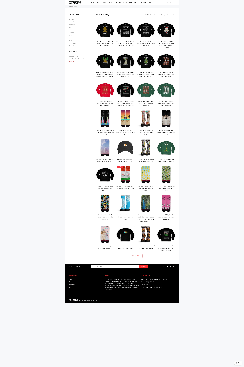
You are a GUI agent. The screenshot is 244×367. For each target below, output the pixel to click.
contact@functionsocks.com (153, 287)
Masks (125, 3)
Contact (71, 290)
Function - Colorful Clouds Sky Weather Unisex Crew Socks (105, 160)
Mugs (135, 3)
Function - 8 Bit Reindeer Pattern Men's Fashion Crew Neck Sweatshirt (105, 103)
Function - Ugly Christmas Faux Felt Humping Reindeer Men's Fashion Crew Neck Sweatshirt (105, 74)
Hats (130, 3)
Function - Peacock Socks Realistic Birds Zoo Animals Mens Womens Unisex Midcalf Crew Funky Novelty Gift (146, 218)
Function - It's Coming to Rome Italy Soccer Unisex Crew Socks (125, 187)
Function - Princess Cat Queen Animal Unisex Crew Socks (105, 247)
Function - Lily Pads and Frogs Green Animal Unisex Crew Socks (166, 188)
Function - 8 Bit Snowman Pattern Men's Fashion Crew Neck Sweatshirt (166, 103)
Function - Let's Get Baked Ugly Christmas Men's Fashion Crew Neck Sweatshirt (105, 43)
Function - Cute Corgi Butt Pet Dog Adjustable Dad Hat (125, 160)
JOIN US (143, 266)
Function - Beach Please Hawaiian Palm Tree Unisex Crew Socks (125, 132)
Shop (98, 3)
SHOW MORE (136, 256)
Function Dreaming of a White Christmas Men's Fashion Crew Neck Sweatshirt (166, 248)
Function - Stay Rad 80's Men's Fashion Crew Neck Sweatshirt (125, 247)
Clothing (118, 3)
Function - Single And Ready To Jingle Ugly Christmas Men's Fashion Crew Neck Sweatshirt (125, 43)
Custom (111, 3)
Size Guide (72, 285)
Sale (150, 3)
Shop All (71, 19)
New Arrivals (72, 22)
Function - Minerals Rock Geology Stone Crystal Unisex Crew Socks (105, 217)
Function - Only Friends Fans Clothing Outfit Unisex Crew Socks (125, 217)
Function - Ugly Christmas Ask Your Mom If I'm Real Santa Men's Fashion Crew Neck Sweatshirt (166, 44)
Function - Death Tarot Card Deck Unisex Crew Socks (146, 160)
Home (93, 3)
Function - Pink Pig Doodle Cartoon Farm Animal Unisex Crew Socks (166, 217)
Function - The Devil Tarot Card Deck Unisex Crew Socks (146, 247)
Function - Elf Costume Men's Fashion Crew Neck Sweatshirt (166, 160)
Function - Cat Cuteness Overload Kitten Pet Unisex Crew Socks (146, 132)
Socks (104, 3)
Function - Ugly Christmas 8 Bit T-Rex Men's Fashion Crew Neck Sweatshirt (146, 43)
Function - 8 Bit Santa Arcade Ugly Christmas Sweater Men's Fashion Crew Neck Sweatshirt (125, 103)
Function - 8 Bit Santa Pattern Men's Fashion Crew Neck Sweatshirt (145, 103)
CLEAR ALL (72, 62)
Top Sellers (72, 25)
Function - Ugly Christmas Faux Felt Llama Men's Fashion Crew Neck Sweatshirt (125, 74)
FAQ (70, 287)
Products (75, 7)
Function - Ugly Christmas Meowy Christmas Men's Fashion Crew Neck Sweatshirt (146, 74)
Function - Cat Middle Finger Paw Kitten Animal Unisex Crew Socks (166, 132)
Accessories (143, 3)
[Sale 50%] (125, 174)
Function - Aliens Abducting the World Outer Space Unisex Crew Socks (105, 132)
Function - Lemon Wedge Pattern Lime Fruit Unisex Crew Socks (146, 188)
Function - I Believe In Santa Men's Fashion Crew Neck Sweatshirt (105, 188)
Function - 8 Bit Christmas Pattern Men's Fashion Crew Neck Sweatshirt (166, 74)
